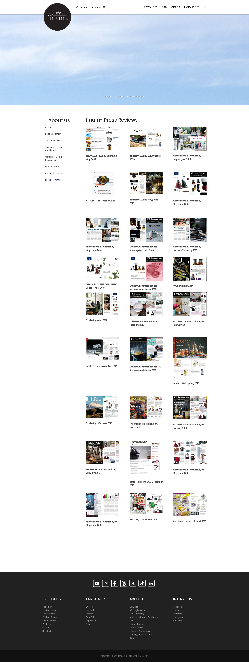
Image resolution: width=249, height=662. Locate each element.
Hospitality (47, 631)
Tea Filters (47, 606)
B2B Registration (53, 133)
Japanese (91, 620)
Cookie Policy (136, 627)
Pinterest (177, 613)
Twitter (176, 610)
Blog (132, 638)
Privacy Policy (52, 166)
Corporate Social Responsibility (53, 158)
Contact (49, 127)
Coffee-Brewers (50, 617)
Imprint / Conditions (55, 173)
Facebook (178, 606)
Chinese (90, 624)
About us (120, 96)
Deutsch (90, 610)
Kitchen (46, 627)
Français (90, 613)
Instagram (178, 617)
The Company (52, 140)
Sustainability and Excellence (54, 149)
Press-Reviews (52, 179)
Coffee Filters (49, 610)
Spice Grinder (49, 620)
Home (108, 96)
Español (90, 617)
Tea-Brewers (48, 613)
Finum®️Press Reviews (141, 634)
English (89, 606)
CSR (131, 620)
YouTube (177, 620)
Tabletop (46, 624)
